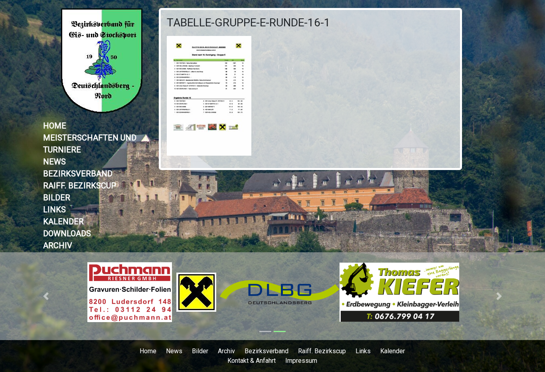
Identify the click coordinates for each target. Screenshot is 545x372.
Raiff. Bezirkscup (79, 185)
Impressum (301, 360)
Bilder (56, 197)
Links (54, 209)
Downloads (67, 233)
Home (54, 126)
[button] (46, 296)
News (54, 161)
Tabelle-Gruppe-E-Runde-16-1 (248, 22)
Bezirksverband (78, 173)
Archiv (57, 245)
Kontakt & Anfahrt (251, 360)
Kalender (63, 221)
